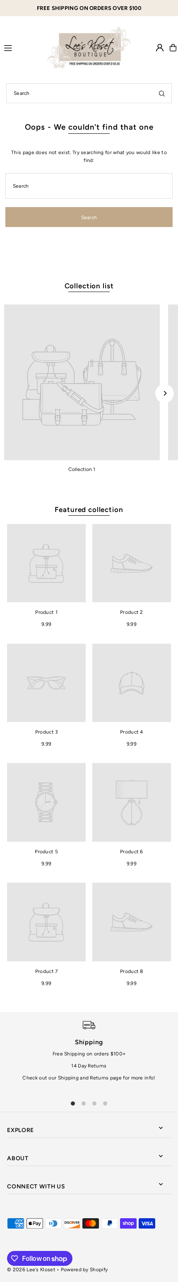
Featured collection (89, 509)
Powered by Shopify (84, 1269)
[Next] (164, 393)
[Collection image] (82, 382)
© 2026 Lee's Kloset (31, 1269)
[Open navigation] (22, 47)
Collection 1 (81, 469)
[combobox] (89, 93)
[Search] (162, 93)
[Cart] (173, 47)
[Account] (160, 47)
